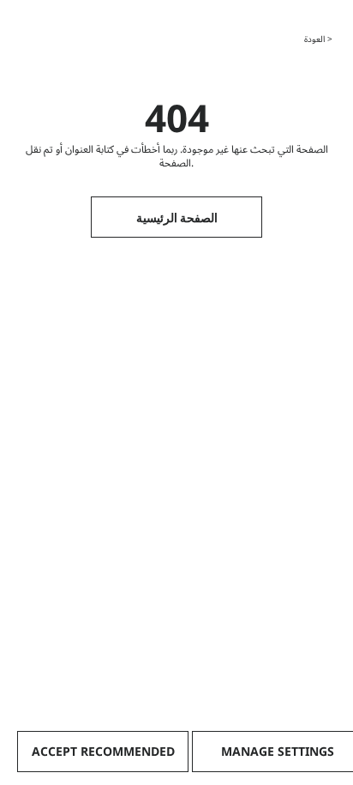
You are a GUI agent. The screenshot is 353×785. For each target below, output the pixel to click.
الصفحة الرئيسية (177, 217)
